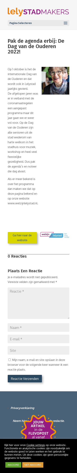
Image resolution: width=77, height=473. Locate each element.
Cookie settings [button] (36, 445)
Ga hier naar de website (22, 237)
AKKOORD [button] (13, 464)
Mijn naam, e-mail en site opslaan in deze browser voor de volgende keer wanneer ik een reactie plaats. (38, 364)
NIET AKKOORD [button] (32, 464)
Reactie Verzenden (25, 379)
